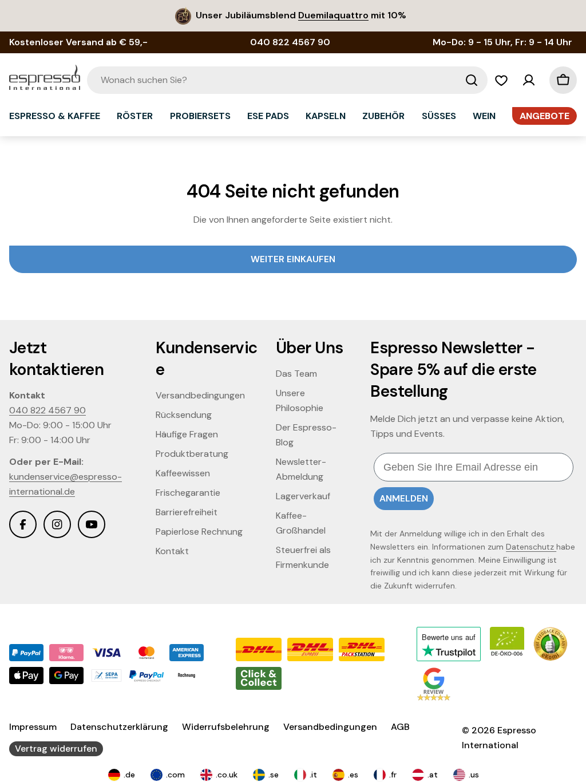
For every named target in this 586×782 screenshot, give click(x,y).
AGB (400, 727)
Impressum (33, 727)
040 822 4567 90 (47, 410)
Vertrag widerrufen (56, 748)
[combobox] (287, 80)
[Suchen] (471, 80)
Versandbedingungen (330, 727)
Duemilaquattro (333, 15)
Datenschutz (531, 547)
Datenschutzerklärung (119, 727)
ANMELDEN (403, 498)
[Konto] (529, 80)
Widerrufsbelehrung (226, 727)
